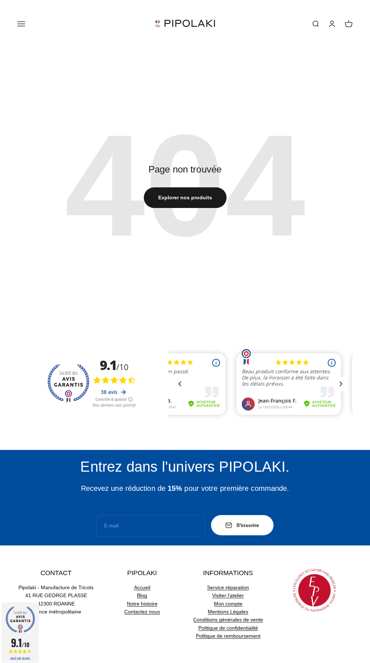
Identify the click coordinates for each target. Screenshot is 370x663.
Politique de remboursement (228, 636)
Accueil (142, 587)
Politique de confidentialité (228, 628)
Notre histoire (142, 604)
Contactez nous (142, 612)
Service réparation (228, 587)
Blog (142, 595)
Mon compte (228, 604)
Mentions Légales (228, 612)
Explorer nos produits (185, 197)
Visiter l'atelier (228, 595)
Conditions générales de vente (228, 619)
